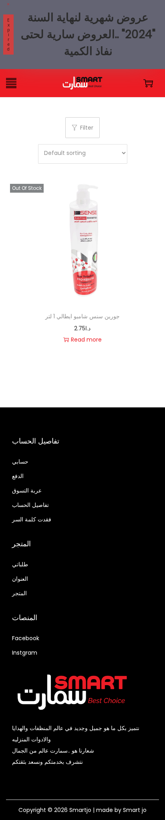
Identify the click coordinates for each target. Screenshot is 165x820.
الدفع (18, 476)
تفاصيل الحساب (30, 505)
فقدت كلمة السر (31, 519)
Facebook (25, 638)
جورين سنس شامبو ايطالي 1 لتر (82, 316)
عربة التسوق (27, 490)
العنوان (20, 579)
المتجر (19, 593)
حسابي (20, 462)
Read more (86, 340)
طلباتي (20, 564)
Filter (86, 128)
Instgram (24, 653)
